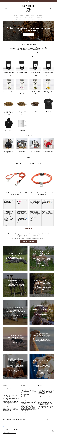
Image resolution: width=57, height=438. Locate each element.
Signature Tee (48, 111)
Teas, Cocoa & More (30, 15)
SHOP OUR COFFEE (28, 34)
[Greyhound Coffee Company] (28, 8)
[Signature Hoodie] (8, 123)
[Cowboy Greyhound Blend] (35, 65)
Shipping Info (8, 419)
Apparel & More (18, 17)
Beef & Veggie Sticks (35, 111)
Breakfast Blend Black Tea (35, 92)
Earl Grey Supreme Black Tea (48, 92)
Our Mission (39, 17)
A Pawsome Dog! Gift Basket (8, 151)
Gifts (25, 17)
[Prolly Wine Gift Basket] (35, 143)
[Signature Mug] (21, 123)
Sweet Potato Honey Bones (22, 111)
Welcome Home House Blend (9, 73)
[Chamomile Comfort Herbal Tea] (21, 84)
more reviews (28, 228)
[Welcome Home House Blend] (8, 65)
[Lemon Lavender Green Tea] (8, 84)
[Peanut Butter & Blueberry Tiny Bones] (8, 103)
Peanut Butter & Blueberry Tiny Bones (8, 111)
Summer (15, 15)
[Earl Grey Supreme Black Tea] (48, 84)
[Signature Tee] (48, 103)
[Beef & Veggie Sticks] (35, 103)
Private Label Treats (36, 19)
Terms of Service (22, 419)
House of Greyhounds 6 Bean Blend (48, 73)
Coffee (21, 15)
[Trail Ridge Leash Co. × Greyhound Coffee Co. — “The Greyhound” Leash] (15, 179)
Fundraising (31, 17)
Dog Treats (39, 15)
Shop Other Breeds (20, 19)
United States (48, 419)
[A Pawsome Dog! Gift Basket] (8, 143)
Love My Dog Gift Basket (48, 151)
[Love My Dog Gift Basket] (48, 143)
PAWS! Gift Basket (22, 151)
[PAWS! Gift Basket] (21, 143)
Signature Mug (22, 130)
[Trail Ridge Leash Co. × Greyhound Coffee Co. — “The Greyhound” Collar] (42, 179)
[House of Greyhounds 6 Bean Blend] (48, 65)
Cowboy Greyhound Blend (35, 73)
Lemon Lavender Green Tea (9, 92)
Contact (28, 19)
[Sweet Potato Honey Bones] (21, 103)
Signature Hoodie (9, 130)
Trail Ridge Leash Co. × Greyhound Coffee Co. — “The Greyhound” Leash (15, 193)
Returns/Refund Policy (15, 419)
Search (4, 419)
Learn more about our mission (28, 241)
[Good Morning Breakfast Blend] (21, 65)
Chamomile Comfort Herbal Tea (21, 92)
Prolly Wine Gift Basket (35, 151)
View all (28, 157)
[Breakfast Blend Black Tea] (35, 84)
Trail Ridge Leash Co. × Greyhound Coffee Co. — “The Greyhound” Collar (42, 193)
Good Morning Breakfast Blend (22, 73)
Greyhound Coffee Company (10, 421)
